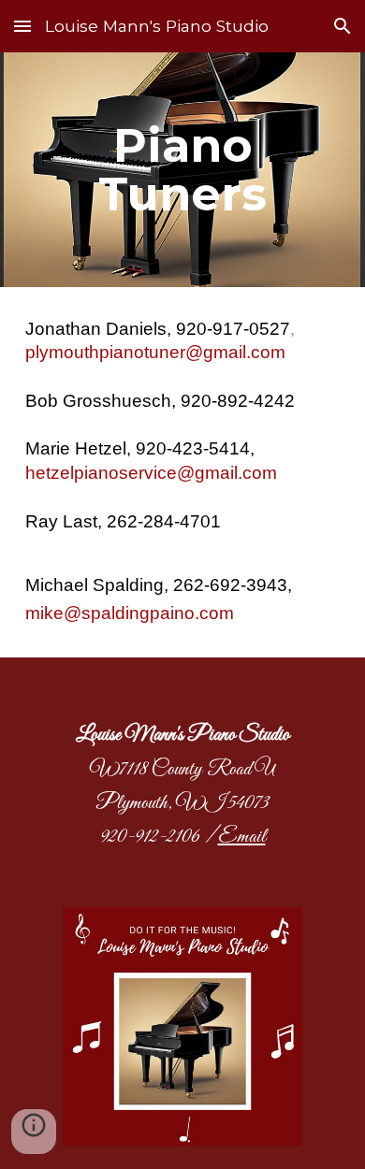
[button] (22, 25)
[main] (182, 169)
